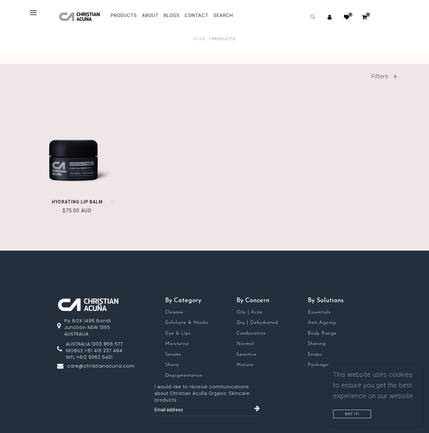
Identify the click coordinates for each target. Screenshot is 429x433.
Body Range (322, 333)
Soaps (315, 354)
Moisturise (177, 343)
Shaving (317, 343)
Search (223, 15)
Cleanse (174, 312)
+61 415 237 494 (103, 350)
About (150, 15)
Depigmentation (184, 375)
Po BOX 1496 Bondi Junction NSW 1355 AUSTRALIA (87, 327)
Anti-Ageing (322, 322)
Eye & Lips (178, 333)
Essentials (319, 312)
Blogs (172, 15)
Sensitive (246, 354)
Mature (244, 365)
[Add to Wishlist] (112, 202)
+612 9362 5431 (94, 357)
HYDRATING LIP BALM (77, 201)
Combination (251, 333)
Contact (197, 15)
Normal (245, 343)
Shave (172, 365)
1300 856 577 (107, 344)
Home (199, 38)
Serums (173, 354)
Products (124, 15)
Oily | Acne (249, 312)
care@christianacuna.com (101, 366)
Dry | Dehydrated (257, 322)
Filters (380, 76)
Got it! (352, 414)
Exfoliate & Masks (186, 322)
